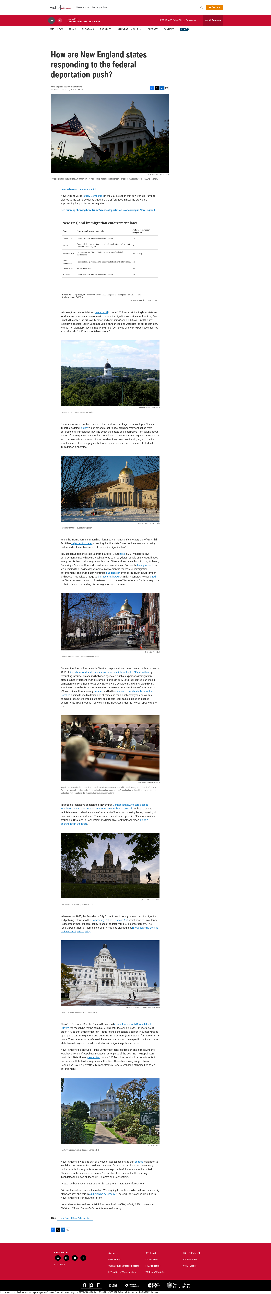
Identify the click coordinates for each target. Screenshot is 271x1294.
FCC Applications (153, 1266)
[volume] (60, 20)
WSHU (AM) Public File (155, 1272)
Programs (88, 29)
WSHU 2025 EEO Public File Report (123, 1266)
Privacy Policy (114, 1260)
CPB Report (151, 1253)
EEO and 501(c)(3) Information (122, 1272)
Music (72, 29)
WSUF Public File (190, 1260)
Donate (215, 7)
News (60, 29)
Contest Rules (152, 1260)
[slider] (64, 20)
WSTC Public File (190, 1266)
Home (51, 29)
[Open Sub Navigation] (65, 29)
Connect (169, 29)
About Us (136, 29)
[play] (51, 20)
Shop (184, 29)
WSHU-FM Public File (192, 1253)
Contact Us (113, 1253)
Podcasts (105, 29)
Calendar (122, 29)
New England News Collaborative (75, 1218)
